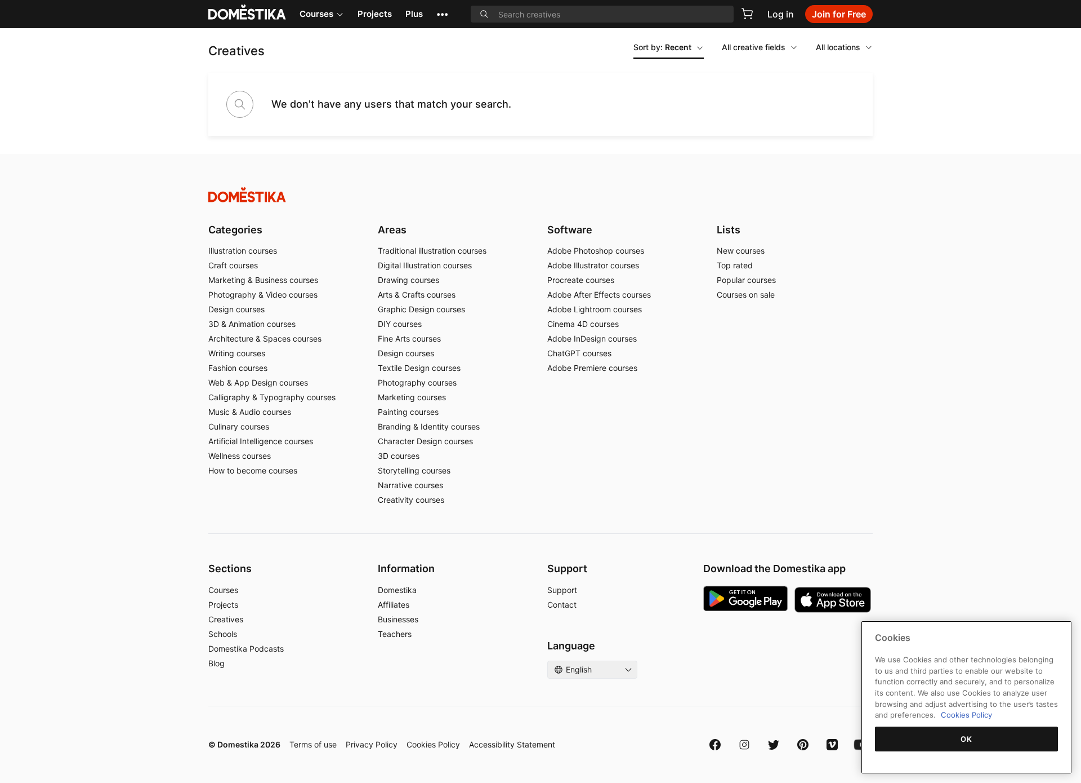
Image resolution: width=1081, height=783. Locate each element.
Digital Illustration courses (425, 265)
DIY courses (400, 324)
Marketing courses (412, 397)
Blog (216, 663)
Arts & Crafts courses (416, 294)
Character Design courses (425, 441)
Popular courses (746, 280)
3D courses (398, 456)
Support (562, 590)
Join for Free (839, 14)
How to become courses (252, 470)
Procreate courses (580, 280)
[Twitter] (773, 744)
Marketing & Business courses (263, 280)
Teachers (395, 634)
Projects (375, 13)
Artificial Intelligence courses (260, 441)
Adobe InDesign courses (592, 338)
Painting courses (408, 412)
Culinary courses (238, 426)
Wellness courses (239, 456)
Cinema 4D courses (583, 324)
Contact (562, 604)
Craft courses (233, 265)
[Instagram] (744, 744)
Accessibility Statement (512, 744)
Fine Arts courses (409, 338)
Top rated (735, 265)
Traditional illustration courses (432, 250)
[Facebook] (715, 744)
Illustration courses (242, 250)
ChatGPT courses (579, 353)
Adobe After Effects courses (599, 294)
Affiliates (393, 604)
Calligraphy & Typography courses (272, 397)
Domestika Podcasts (246, 648)
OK (966, 739)
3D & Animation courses (252, 324)
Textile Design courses (419, 368)
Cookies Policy (433, 744)
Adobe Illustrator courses (593, 265)
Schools (222, 634)
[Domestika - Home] (540, 195)
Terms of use (313, 744)
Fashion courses (237, 368)
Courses (316, 13)
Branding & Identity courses (429, 426)
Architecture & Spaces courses (264, 338)
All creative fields (753, 47)
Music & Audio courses (249, 412)
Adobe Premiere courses (592, 368)
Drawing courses (408, 280)
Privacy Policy (371, 744)
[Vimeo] (832, 744)
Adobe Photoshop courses (595, 250)
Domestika (397, 590)
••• (442, 13)
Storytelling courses (414, 470)
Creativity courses (411, 500)
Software (569, 230)
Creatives (225, 619)
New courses (741, 250)
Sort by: (662, 47)
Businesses (398, 619)
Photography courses (417, 382)
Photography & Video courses (263, 294)
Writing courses (236, 353)
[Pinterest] (803, 744)
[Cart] (747, 14)
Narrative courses (410, 485)
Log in (780, 14)
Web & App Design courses (258, 382)
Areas (392, 230)
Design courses (236, 309)
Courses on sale (746, 294)
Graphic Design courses (421, 309)
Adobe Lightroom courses (594, 309)
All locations (838, 47)
